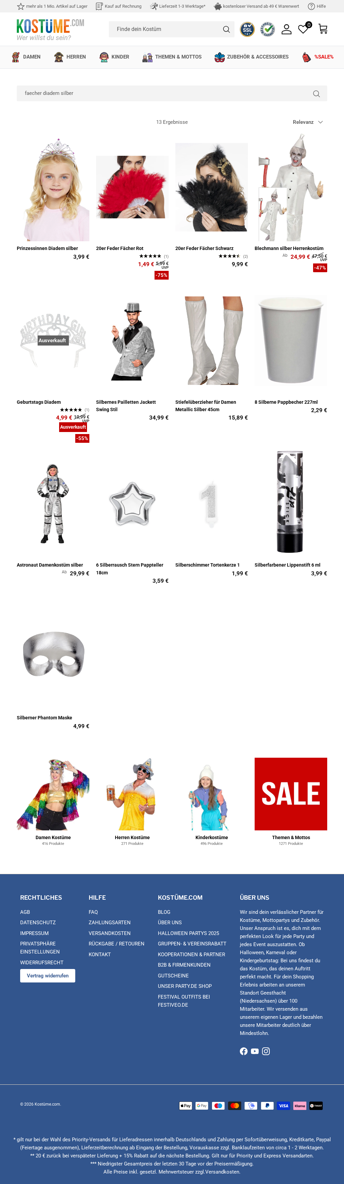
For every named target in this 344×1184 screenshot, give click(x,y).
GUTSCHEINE (173, 976)
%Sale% (324, 57)
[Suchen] (316, 93)
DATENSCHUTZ (38, 923)
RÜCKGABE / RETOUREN (116, 944)
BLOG (164, 912)
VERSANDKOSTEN (110, 933)
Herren (76, 57)
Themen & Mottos (178, 57)
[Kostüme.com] (50, 29)
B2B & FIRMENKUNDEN (184, 965)
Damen (32, 57)
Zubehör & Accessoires (258, 57)
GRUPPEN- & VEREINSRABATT (192, 944)
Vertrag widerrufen (48, 976)
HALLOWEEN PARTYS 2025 (188, 933)
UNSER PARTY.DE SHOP (185, 986)
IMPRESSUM (34, 933)
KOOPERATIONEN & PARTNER (191, 955)
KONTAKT (100, 955)
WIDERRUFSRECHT (41, 963)
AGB (25, 912)
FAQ (93, 912)
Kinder (120, 57)
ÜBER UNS (170, 923)
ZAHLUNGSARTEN (110, 923)
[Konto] (287, 29)
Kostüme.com (47, 1104)
